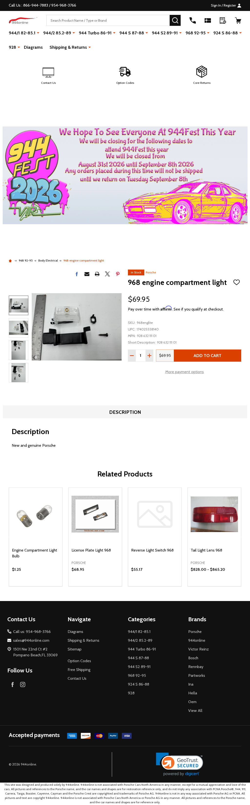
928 (12, 47)
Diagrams (33, 47)
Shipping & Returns (68, 47)
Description (125, 412)
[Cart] (238, 20)
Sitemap (75, 649)
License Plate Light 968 (91, 550)
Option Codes (79, 661)
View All (195, 710)
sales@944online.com (31, 640)
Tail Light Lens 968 (206, 550)
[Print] (97, 274)
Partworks (196, 675)
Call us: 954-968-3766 (32, 631)
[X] (107, 274)
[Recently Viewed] (223, 20)
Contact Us (77, 678)
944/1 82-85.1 (22, 33)
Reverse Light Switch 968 (152, 550)
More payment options (184, 371)
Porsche (151, 272)
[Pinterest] (117, 274)
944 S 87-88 (131, 33)
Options (223, 586)
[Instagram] (23, 684)
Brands (197, 619)
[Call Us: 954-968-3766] (192, 20)
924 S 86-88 (225, 33)
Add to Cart (207, 355)
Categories (142, 619)
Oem (192, 701)
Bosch (193, 658)
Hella (192, 693)
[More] (38, 32)
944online (196, 640)
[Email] (87, 274)
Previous (18, 288)
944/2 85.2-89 (57, 33)
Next (18, 389)
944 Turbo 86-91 (95, 33)
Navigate (79, 619)
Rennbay (195, 666)
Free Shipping (79, 669)
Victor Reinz (198, 649)
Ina (190, 684)
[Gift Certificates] (208, 20)
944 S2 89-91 (165, 33)
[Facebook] (76, 274)
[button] (48, 75)
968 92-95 (196, 33)
